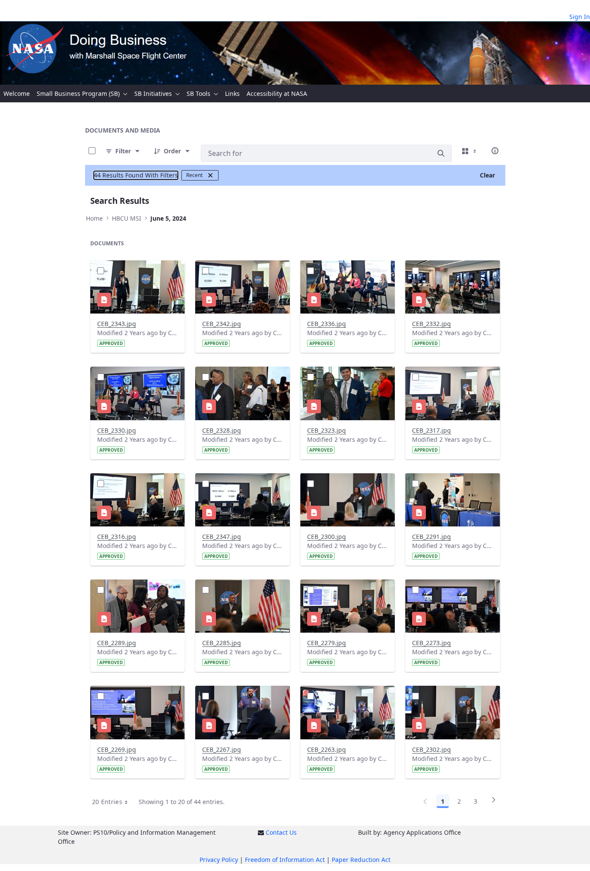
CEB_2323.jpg (326, 430)
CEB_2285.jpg (221, 643)
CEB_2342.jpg (221, 324)
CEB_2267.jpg (221, 749)
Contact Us (281, 832)
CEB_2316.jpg (116, 536)
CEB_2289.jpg (116, 643)
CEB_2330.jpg (116, 430)
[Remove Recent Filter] (210, 175)
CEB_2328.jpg (221, 430)
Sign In (579, 17)
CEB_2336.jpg (326, 324)
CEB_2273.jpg (431, 643)
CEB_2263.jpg (326, 749)
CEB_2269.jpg (116, 749)
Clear (487, 175)
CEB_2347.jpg (221, 536)
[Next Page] (493, 803)
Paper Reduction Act (361, 859)
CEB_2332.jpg (431, 324)
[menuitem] (16, 93)
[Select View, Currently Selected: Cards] (470, 151)
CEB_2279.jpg (326, 643)
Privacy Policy (219, 859)
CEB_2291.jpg (431, 536)
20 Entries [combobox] (107, 802)
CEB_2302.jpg (431, 749)
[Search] (441, 153)
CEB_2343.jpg (116, 324)
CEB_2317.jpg (431, 430)
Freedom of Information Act (285, 859)
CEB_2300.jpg (326, 536)
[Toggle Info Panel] (495, 151)
